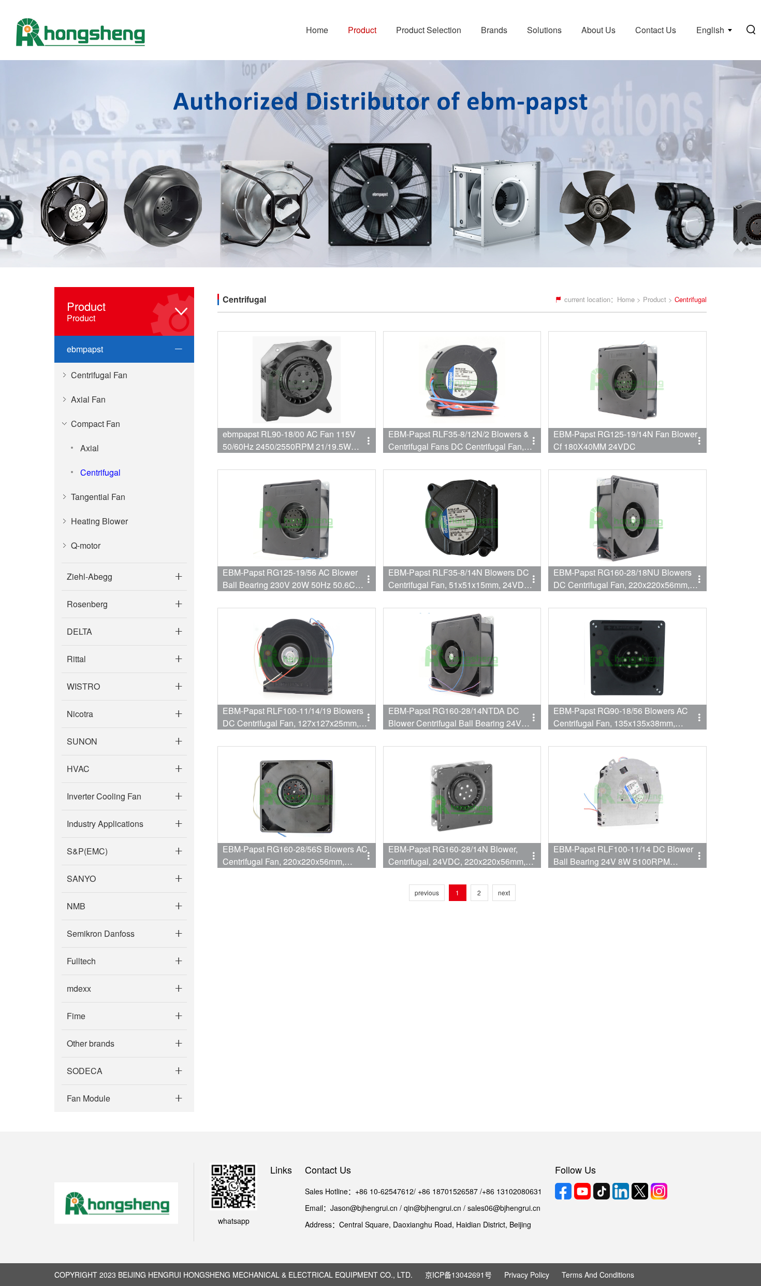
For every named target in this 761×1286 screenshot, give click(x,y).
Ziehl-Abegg (89, 576)
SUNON (82, 741)
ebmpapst (85, 349)
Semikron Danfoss (101, 933)
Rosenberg (87, 604)
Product (362, 30)
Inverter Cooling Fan (104, 796)
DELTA (79, 631)
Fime (76, 1016)
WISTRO (83, 686)
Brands (494, 30)
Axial (89, 448)
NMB (76, 906)
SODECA (85, 1071)
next (504, 892)
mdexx (79, 988)
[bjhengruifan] (79, 30)
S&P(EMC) (87, 851)
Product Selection (428, 30)
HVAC (78, 769)
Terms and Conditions (598, 1274)
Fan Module (88, 1098)
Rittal (76, 659)
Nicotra (80, 714)
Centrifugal (100, 472)
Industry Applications (105, 824)
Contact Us (655, 30)
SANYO (81, 878)
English (710, 30)
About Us (598, 30)
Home (317, 30)
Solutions (544, 30)
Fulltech (81, 961)
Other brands (90, 1043)
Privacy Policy (526, 1274)
